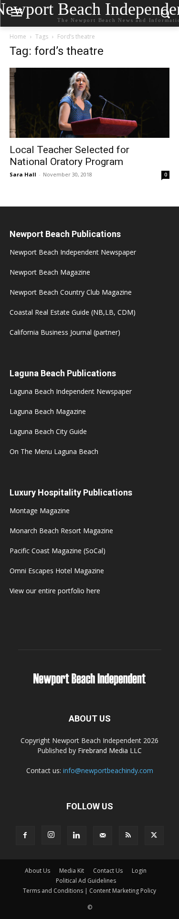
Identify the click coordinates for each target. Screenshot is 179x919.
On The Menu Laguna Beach (54, 451)
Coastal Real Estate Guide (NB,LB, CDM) (73, 312)
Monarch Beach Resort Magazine (61, 530)
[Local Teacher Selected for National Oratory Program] (89, 103)
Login (139, 871)
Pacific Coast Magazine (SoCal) (57, 550)
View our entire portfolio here (55, 590)
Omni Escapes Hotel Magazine (57, 570)
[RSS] (128, 835)
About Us (37, 871)
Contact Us (108, 871)
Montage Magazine (40, 510)
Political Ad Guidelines (86, 881)
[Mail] (102, 835)
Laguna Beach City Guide (48, 431)
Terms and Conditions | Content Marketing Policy (89, 891)
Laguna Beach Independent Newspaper (71, 391)
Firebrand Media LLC (110, 750)
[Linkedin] (76, 835)
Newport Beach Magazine (50, 272)
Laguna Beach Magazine (48, 411)
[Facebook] (25, 835)
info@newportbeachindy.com (108, 770)
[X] (154, 835)
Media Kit (71, 871)
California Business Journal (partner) (65, 332)
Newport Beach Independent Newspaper (73, 252)
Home (18, 36)
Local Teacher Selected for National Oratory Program (69, 155)
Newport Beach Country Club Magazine (71, 292)
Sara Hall (23, 174)
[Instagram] (51, 835)
